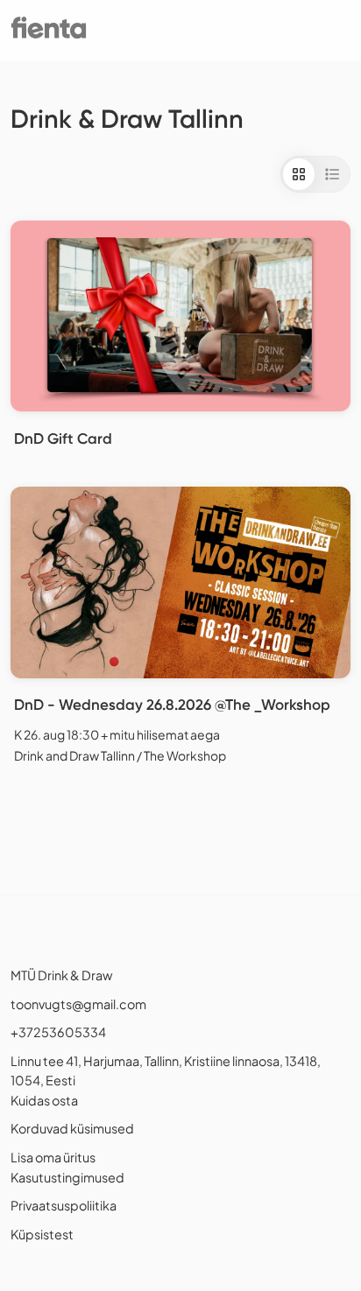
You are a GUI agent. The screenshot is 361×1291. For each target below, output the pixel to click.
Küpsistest (42, 1234)
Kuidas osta (44, 1100)
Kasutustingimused (67, 1177)
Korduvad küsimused (72, 1128)
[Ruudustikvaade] (299, 174)
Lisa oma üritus (53, 1157)
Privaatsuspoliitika (64, 1205)
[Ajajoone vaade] (332, 174)
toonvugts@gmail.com (78, 1004)
